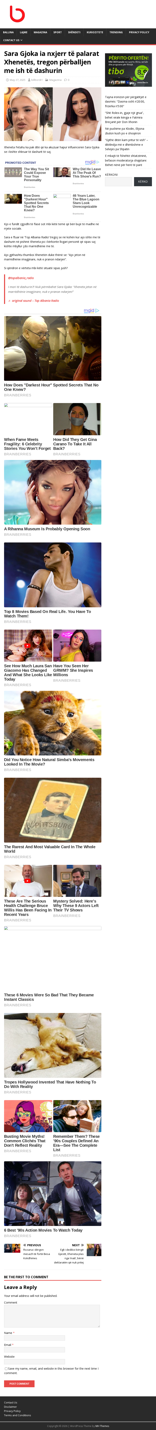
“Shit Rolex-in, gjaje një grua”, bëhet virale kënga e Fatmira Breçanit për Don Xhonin (124, 117)
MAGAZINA (40, 32)
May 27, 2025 (17, 80)
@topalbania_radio (21, 278)
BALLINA (8, 32)
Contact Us (11, 40)
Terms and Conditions (17, 1415)
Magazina (55, 80)
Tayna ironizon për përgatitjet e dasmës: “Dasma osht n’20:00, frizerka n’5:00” (125, 101)
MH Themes (102, 1426)
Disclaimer (10, 1407)
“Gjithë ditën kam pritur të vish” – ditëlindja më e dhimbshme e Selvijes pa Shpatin (126, 144)
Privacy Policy (139, 32)
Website (9, 1356)
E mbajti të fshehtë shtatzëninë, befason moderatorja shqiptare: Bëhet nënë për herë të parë (126, 160)
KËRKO (143, 181)
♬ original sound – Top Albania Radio (33, 300)
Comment (10, 1302)
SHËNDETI (74, 32)
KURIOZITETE (95, 32)
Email (8, 1345)
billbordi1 (37, 80)
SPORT (57, 32)
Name (8, 1333)
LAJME (23, 32)
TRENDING (116, 32)
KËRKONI (111, 174)
